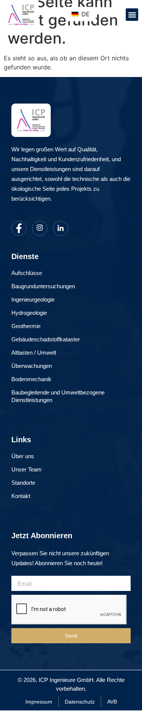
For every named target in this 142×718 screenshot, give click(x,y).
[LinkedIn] (60, 228)
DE (85, 14)
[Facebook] (19, 228)
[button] (132, 14)
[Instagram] (39, 228)
